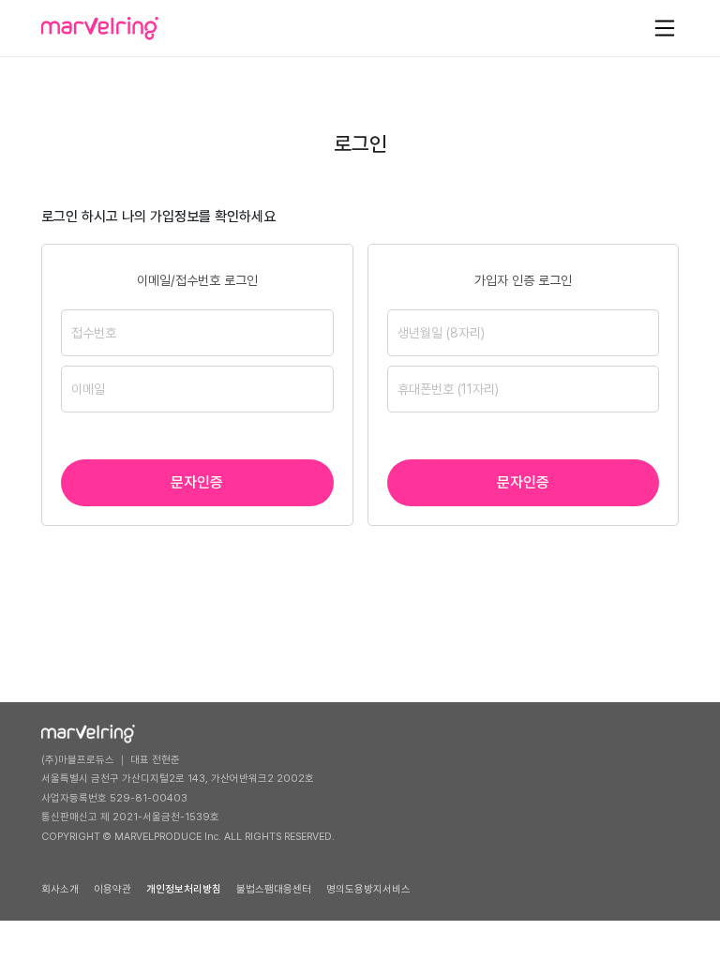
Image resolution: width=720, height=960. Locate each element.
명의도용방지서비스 (368, 889)
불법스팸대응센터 (273, 889)
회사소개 (60, 889)
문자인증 (197, 482)
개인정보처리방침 (183, 889)
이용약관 (112, 889)
